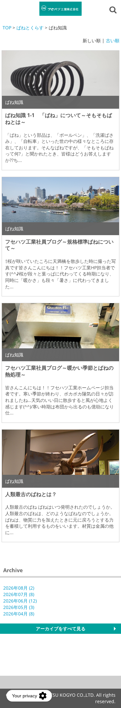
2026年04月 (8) (18, 614)
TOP (7, 28)
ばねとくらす (30, 28)
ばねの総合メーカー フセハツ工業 (60, 9)
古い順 (112, 40)
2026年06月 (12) (20, 601)
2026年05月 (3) (18, 607)
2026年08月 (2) (18, 588)
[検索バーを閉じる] (114, 9)
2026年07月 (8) (18, 594)
